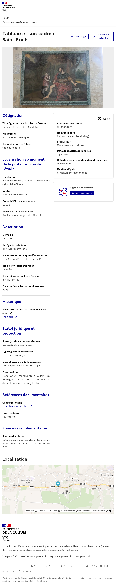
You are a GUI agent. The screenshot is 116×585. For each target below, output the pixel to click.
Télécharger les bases (73, 566)
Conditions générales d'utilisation (57, 578)
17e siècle (7, 317)
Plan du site (26, 571)
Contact (38, 566)
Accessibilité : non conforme (14, 566)
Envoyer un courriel (82, 192)
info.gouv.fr (8, 556)
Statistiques (94, 566)
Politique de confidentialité (30, 578)
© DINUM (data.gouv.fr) (48, 510)
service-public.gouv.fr (32, 556)
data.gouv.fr (81, 556)
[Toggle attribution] (110, 510)
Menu (112, 4)
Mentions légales (9, 578)
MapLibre (30, 510)
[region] (58, 489)
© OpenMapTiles (68, 510)
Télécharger (80, 36)
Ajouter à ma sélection (104, 36)
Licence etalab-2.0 (25, 581)
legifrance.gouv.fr (59, 556)
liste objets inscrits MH (15, 406)
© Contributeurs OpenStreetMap (91, 510)
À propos (53, 566)
